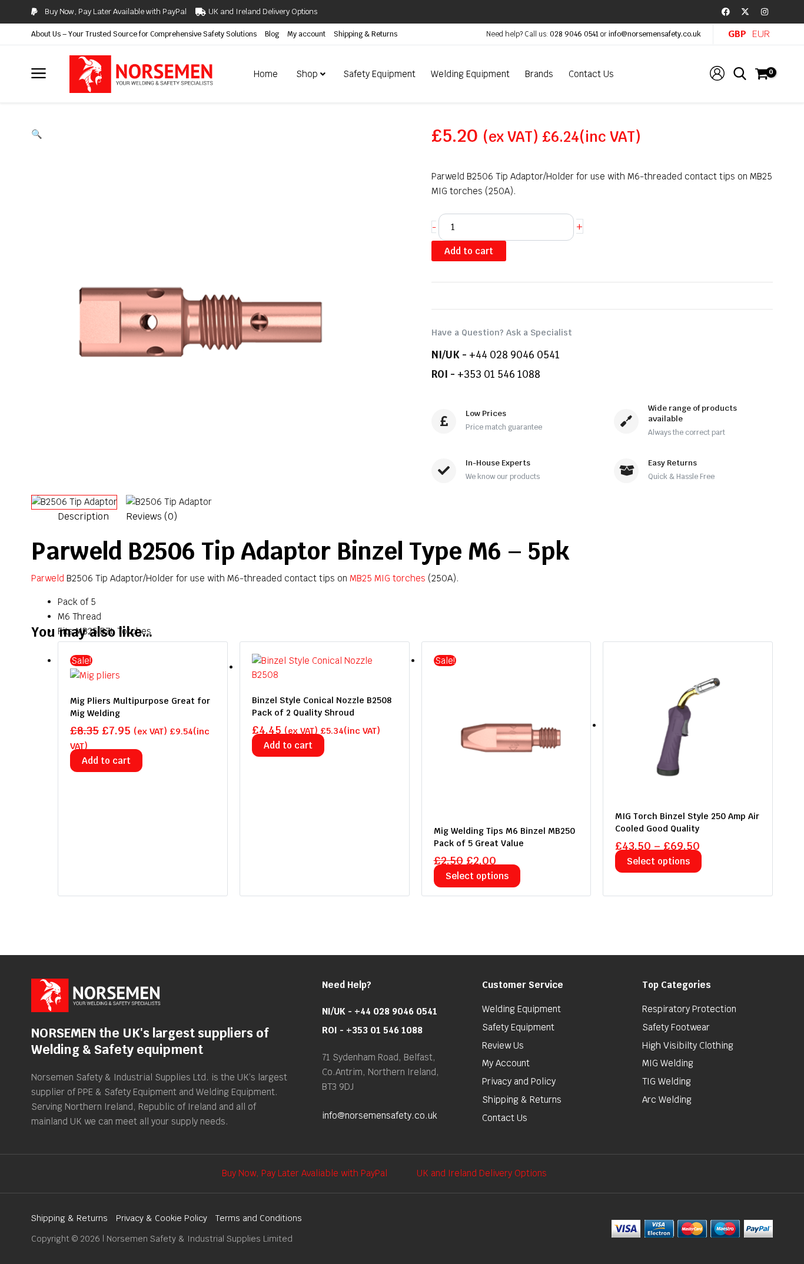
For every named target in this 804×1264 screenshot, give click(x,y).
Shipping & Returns (365, 34)
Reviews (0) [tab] (151, 516)
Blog (272, 34)
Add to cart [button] (106, 760)
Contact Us (504, 1117)
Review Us (503, 1045)
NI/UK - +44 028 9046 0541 (379, 1011)
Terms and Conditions (258, 1218)
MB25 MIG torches (388, 578)
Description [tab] (83, 516)
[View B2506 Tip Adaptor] (74, 502)
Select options (477, 876)
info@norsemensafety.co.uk (655, 34)
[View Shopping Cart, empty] (761, 74)
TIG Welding (666, 1081)
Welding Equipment (521, 1008)
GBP (737, 34)
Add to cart (468, 251)
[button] (216, 134)
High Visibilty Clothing (687, 1045)
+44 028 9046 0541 (514, 354)
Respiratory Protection (689, 1008)
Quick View (142, 672)
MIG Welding (667, 1063)
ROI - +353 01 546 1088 (372, 1030)
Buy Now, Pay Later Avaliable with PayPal (304, 1173)
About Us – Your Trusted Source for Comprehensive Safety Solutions (144, 34)
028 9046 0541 (574, 34)
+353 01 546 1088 (498, 374)
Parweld (47, 578)
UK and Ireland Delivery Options (482, 1173)
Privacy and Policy (519, 1081)
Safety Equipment (518, 1027)
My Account (506, 1063)
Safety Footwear (676, 1027)
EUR (761, 34)
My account (306, 34)
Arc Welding (667, 1099)
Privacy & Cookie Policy (161, 1218)
